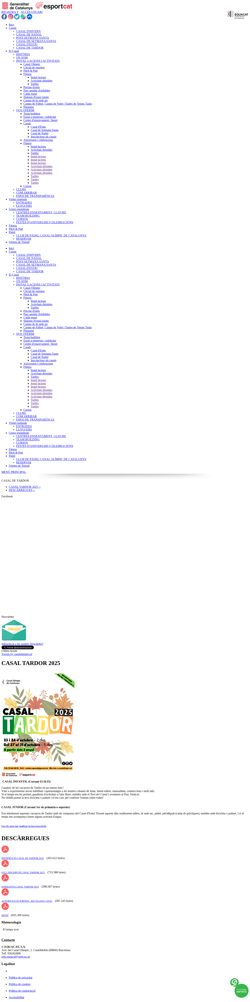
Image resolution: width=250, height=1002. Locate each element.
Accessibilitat (16, 997)
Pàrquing (28, 330)
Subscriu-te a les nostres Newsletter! (22, 643)
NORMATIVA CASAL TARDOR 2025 (20, 886)
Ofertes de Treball (19, 465)
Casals (12, 251)
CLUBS (21, 413)
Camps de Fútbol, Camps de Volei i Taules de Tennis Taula (57, 327)
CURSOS (22, 442)
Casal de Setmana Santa (44, 353)
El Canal (14, 274)
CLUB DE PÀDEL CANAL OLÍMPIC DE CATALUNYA (51, 459)
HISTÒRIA (23, 278)
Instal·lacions (38, 301)
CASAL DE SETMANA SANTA (36, 264)
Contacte (8, 940)
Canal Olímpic (31, 287)
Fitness (27, 297)
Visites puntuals (18, 422)
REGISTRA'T (9, 12)
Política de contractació (22, 990)
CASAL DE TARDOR (30, 271)
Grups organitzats (19, 432)
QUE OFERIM (25, 334)
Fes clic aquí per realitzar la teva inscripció (23, 826)
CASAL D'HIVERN (28, 254)
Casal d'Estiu (38, 350)
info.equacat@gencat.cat (15, 956)
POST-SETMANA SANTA (32, 261)
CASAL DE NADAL (29, 258)
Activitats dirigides (41, 304)
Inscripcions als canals (43, 360)
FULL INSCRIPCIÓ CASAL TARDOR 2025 (23, 872)
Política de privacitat (20, 977)
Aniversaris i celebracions (38, 363)
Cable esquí (30, 317)
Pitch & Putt (30, 294)
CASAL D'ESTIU (27, 268)
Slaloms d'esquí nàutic (36, 320)
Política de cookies (19, 984)
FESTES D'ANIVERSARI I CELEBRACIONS (44, 446)
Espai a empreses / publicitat (39, 340)
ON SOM (22, 281)
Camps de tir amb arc (35, 324)
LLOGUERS (24, 429)
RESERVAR (23, 462)
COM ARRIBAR (26, 416)
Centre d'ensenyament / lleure (40, 343)
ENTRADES (24, 426)
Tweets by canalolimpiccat (16, 654)
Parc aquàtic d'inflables (36, 314)
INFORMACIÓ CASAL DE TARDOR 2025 (22, 858)
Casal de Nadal (39, 357)
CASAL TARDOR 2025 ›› (25, 486)
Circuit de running (33, 291)
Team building (31, 337)
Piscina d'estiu (31, 310)
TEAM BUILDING (28, 439)
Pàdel (12, 455)
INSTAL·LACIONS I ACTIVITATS (38, 284)
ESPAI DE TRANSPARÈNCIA (35, 419)
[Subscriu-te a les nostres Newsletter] (13, 641)
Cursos (27, 409)
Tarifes (35, 307)
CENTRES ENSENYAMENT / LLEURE (41, 436)
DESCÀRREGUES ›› (22, 490)
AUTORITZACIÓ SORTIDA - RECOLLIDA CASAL (26, 901)
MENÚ (4, 915)
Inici (11, 248)
